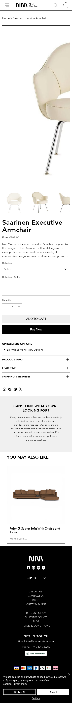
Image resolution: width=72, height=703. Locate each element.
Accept (53, 692)
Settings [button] (36, 698)
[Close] (67, 676)
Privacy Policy (20, 683)
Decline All (19, 692)
